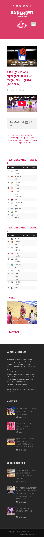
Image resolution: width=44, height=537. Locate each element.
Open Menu (33, 24)
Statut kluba (11, 392)
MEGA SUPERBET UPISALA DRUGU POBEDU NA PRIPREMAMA (26, 411)
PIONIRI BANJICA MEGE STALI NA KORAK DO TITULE (25, 511)
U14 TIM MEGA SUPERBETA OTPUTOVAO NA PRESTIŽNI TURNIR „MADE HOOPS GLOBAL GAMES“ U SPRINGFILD (26, 493)
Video (23, 90)
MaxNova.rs (33, 534)
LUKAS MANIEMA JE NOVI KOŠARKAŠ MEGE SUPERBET (25, 426)
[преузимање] (22, 56)
